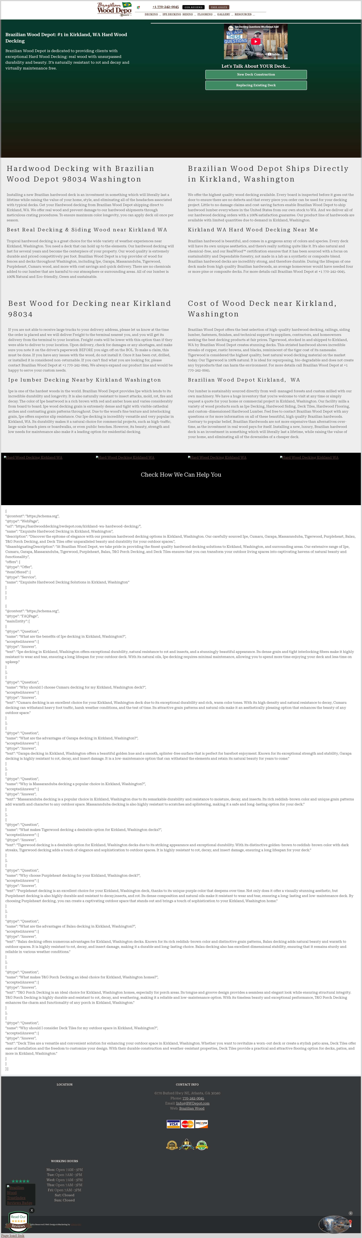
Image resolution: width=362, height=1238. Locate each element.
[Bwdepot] (334, 1224)
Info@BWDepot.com (193, 1103)
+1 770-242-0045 (166, 7)
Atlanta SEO (76, 1225)
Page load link (12, 1236)
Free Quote (219, 7)
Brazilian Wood (191, 1108)
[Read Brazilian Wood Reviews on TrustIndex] (20, 1203)
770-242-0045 (193, 1098)
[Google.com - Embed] (64, 1112)
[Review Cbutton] (18, 1222)
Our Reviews (194, 7)
